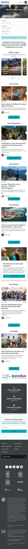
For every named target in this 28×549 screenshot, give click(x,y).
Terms (20, 437)
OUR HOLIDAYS (4, 452)
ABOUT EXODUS (4, 449)
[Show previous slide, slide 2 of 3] (9, 78)
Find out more (14, 276)
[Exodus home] (5, 2)
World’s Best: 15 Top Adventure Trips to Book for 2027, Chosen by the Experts (13, 145)
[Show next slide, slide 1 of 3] (18, 78)
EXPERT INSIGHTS (18, 443)
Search (14, 37)
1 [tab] (12, 78)
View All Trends (14, 242)
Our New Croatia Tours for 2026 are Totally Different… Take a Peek (13, 226)
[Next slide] (26, 93)
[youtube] (21, 466)
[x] (10, 466)
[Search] (19, 2)
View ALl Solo (14, 368)
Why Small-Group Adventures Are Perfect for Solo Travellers (12, 352)
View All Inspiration (14, 158)
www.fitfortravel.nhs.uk (15, 540)
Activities (3, 20)
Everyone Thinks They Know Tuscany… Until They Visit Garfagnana (10, 186)
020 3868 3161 (23, 2)
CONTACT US (4, 443)
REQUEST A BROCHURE (6, 446)
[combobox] (14, 23)
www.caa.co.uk (12, 516)
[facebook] (6, 466)
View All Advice (14, 117)
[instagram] (14, 466)
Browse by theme (5, 31)
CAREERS (16, 449)
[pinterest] (17, 466)
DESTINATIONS (18, 446)
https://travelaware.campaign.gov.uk (16, 536)
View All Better (14, 325)
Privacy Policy (15, 437)
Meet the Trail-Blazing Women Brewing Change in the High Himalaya (11, 306)
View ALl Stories (14, 198)
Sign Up (14, 431)
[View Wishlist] (21, 2)
